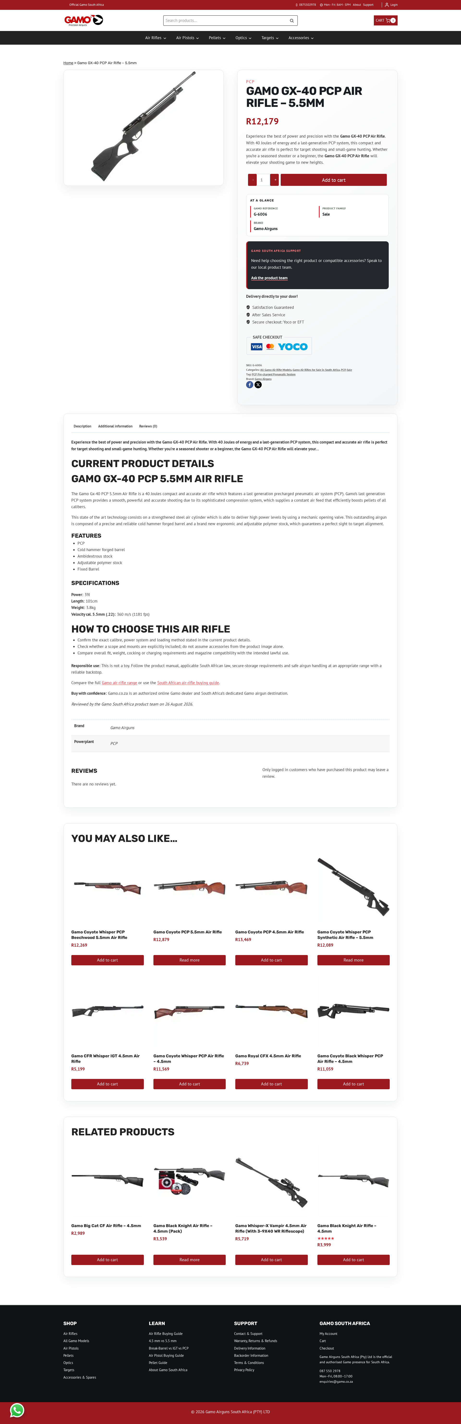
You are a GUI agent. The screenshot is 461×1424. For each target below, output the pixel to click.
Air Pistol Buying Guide (166, 1355)
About (357, 5)
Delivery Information (249, 1348)
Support (368, 5)
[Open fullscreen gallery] (195, 177)
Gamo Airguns (263, 379)
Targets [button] (267, 37)
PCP (250, 81)
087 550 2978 (330, 1371)
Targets (68, 1370)
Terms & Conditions (249, 1362)
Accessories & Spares (79, 1377)
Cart (323, 1341)
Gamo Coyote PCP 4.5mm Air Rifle (269, 932)
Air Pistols (71, 1348)
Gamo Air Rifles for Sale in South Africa (316, 369)
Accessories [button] (299, 37)
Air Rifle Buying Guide (166, 1333)
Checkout (327, 1348)
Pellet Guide (158, 1362)
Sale (349, 369)
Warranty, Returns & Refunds (255, 1341)
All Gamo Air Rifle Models (275, 369)
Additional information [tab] (115, 426)
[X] (258, 384)
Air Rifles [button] (153, 37)
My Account (328, 1333)
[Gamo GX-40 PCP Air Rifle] (144, 126)
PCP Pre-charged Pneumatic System (274, 374)
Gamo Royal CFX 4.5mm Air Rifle (268, 1055)
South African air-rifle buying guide (188, 682)
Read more (190, 960)
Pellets (68, 1355)
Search (293, 20)
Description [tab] (82, 426)
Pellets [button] (215, 37)
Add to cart (334, 179)
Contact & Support (248, 1333)
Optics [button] (241, 37)
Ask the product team (269, 277)
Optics (68, 1362)
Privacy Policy (244, 1370)
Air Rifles (70, 1333)
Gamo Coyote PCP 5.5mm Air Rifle (187, 932)
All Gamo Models (76, 1341)
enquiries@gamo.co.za (336, 1381)
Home (68, 63)
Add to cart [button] (107, 960)
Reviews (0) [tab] (148, 426)
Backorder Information (251, 1355)
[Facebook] (249, 384)
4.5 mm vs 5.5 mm (162, 1341)
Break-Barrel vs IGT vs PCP (168, 1348)
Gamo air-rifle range (119, 682)
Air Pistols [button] (185, 37)
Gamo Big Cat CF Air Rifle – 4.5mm (106, 1225)
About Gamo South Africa (168, 1370)
